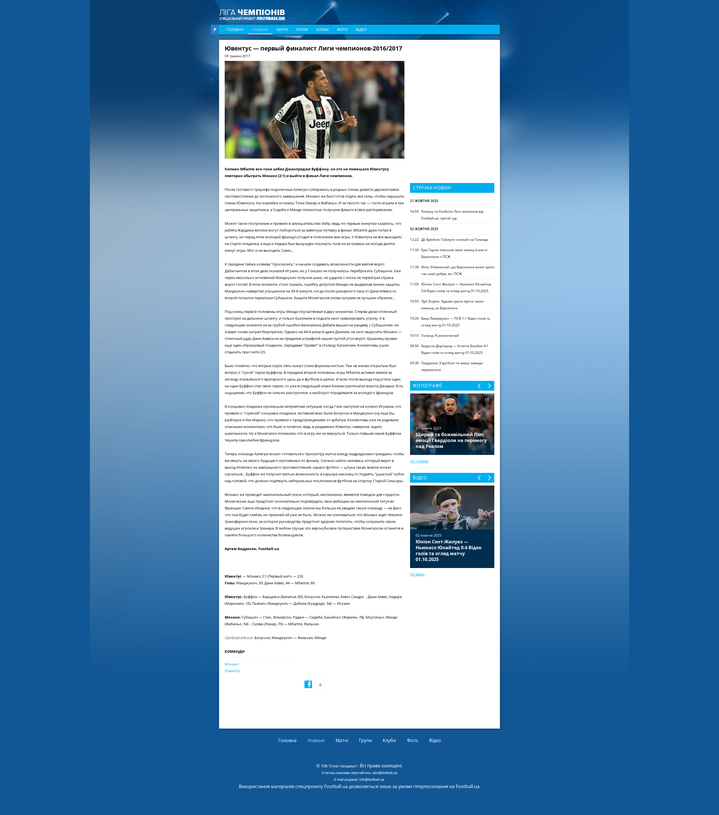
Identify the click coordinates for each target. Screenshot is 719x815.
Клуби (323, 29)
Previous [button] (479, 386)
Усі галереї (419, 461)
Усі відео (417, 574)
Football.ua (467, 786)
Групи (302, 29)
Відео (361, 29)
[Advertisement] (452, 80)
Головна (235, 29)
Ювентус (232, 670)
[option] (452, 527)
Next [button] (489, 386)
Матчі (282, 29)
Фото (342, 29)
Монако (232, 664)
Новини (260, 29)
